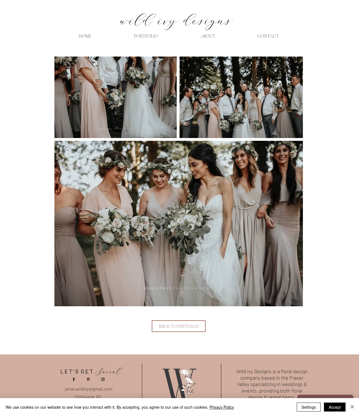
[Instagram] (103, 379)
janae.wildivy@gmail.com (88, 388)
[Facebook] (74, 379)
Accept (335, 407)
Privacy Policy (222, 407)
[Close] (352, 407)
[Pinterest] (88, 379)
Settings (309, 407)
